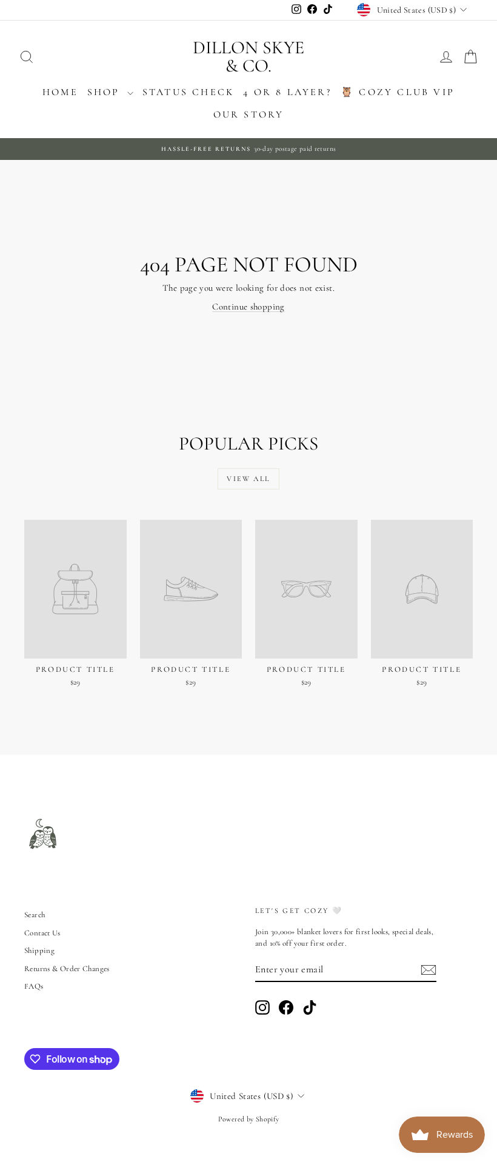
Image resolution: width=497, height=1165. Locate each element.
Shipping (39, 950)
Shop (105, 92)
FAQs (34, 986)
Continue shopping (248, 306)
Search (34, 915)
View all (248, 478)
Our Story (248, 114)
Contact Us (42, 933)
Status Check (188, 92)
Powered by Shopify (248, 1119)
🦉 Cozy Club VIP (398, 92)
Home (60, 92)
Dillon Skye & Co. (248, 56)
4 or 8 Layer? (287, 92)
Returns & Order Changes (67, 969)
